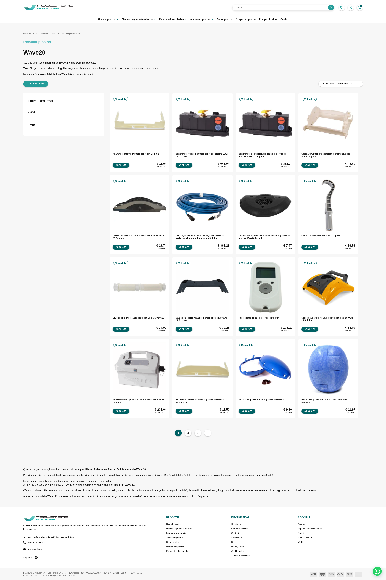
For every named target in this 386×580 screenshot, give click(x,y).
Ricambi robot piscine (56, 34)
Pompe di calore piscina (177, 551)
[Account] (350, 7)
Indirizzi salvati (305, 537)
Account (301, 524)
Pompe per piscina (175, 546)
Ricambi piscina (39, 34)
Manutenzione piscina (176, 533)
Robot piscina (172, 542)
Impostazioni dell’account (310, 528)
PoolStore (27, 34)
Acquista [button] (121, 165)
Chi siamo (236, 524)
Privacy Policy (237, 546)
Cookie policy (237, 551)
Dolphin (69, 34)
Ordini (301, 533)
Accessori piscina (174, 537)
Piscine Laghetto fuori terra (179, 528)
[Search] (331, 7)
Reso (233, 542)
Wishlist (301, 542)
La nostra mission (239, 528)
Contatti (235, 533)
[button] (108, 19)
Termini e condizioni (240, 556)
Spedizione (236, 537)
